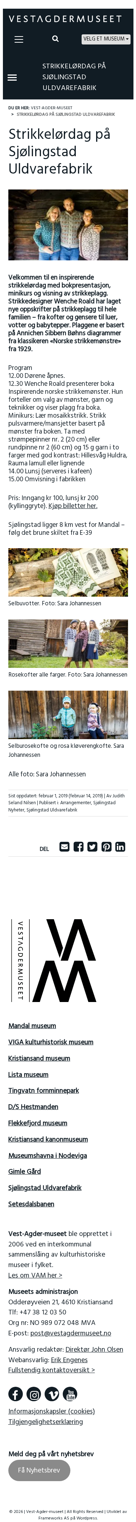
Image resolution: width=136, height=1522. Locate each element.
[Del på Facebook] (78, 849)
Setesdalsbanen (31, 1204)
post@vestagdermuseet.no (70, 1333)
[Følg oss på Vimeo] (52, 1394)
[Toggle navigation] (18, 39)
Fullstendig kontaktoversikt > (51, 1370)
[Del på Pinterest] (106, 849)
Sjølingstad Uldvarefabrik (51, 810)
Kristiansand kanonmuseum (48, 1139)
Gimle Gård (24, 1172)
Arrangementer (75, 803)
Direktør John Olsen (94, 1349)
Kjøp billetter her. (73, 506)
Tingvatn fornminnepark (43, 1091)
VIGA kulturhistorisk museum (51, 1042)
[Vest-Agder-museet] (65, 19)
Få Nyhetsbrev (39, 1470)
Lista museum (28, 1075)
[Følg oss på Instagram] (33, 1394)
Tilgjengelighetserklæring (45, 1422)
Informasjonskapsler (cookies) (51, 1411)
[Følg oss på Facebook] (15, 1394)
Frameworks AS (53, 1518)
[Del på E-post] (64, 849)
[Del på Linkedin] (120, 849)
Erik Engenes (69, 1360)
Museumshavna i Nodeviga (47, 1156)
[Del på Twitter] (92, 849)
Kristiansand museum (39, 1058)
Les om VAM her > (35, 1275)
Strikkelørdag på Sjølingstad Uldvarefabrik (74, 77)
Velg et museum (103, 39)
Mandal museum (32, 1026)
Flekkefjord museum (37, 1123)
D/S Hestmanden (33, 1107)
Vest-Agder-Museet (51, 108)
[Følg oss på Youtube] (70, 1394)
